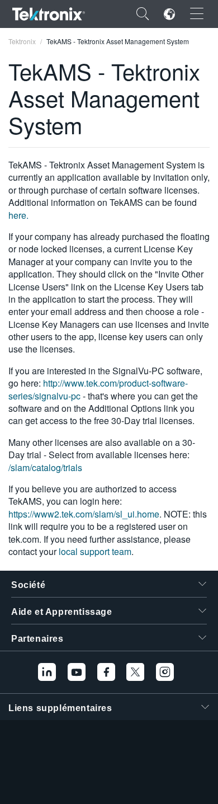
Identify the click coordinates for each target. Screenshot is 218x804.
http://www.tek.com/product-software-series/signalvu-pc (98, 389)
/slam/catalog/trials (45, 467)
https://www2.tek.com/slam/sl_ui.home (83, 513)
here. (18, 215)
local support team (95, 551)
